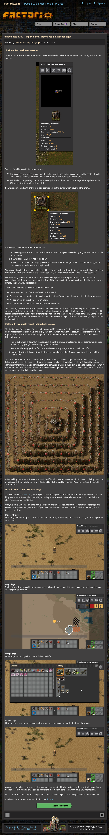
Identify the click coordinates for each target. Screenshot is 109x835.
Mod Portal (45, 4)
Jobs (34, 829)
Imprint (33, 827)
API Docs (58, 4)
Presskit (12, 829)
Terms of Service (12, 827)
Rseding (26, 42)
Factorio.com (12, 3)
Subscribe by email (60, 805)
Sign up (101, 3)
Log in (87, 3)
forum (50, 799)
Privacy (25, 827)
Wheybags (35, 42)
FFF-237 (28, 494)
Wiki (35, 4)
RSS (28, 829)
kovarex (18, 42)
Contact (21, 829)
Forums (26, 4)
